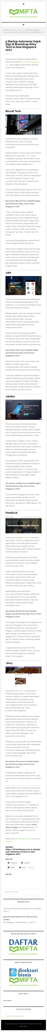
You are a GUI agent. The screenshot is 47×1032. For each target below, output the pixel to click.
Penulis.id (26, 538)
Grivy (22, 691)
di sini (27, 805)
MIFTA (23, 13)
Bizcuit (28, 156)
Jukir (15, 305)
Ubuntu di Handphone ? (15, 1016)
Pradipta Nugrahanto (23, 839)
